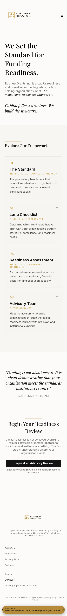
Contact (8, 574)
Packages (9, 565)
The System (11, 553)
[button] (61, 15)
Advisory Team (12, 559)
